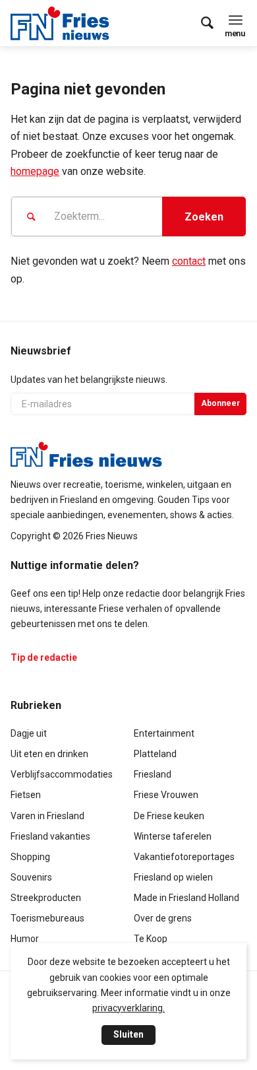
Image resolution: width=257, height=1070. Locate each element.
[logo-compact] (63, 23)
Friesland (152, 774)
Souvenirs (31, 877)
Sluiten (128, 1034)
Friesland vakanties (50, 836)
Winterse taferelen (173, 836)
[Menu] (236, 20)
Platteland (155, 754)
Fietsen (26, 794)
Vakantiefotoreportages (184, 857)
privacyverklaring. (128, 1008)
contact (189, 261)
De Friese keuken (169, 816)
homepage (35, 171)
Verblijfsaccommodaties (62, 774)
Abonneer (220, 403)
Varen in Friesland (47, 816)
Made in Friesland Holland (186, 897)
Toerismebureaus (47, 918)
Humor (25, 938)
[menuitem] (201, 23)
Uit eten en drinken (49, 754)
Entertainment (164, 733)
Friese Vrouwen (166, 794)
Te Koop (150, 938)
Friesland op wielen (173, 877)
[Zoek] (201, 23)
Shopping (30, 857)
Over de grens (163, 918)
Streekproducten (46, 897)
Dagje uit (29, 733)
